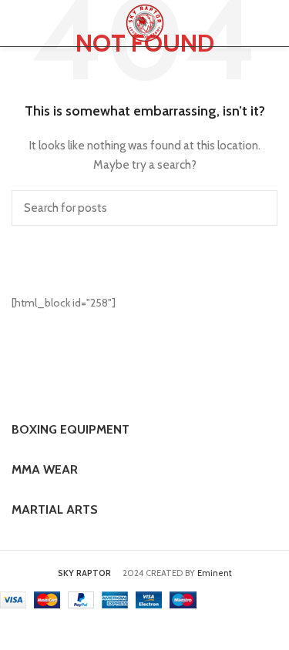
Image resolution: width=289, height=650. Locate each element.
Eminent (214, 573)
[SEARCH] (256, 208)
